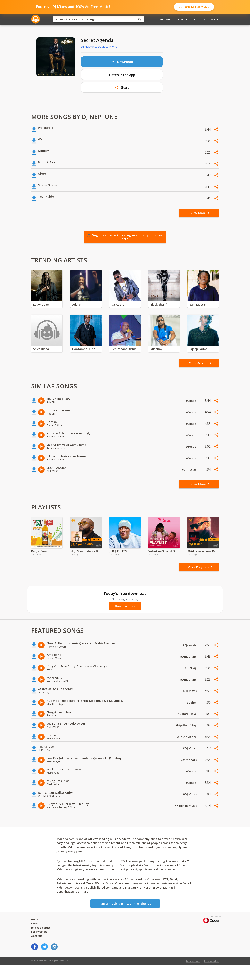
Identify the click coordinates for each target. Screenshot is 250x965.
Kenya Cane (39, 551)
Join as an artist (40, 927)
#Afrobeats (189, 760)
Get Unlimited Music (194, 7)
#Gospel (191, 401)
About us (36, 935)
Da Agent (117, 304)
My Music (166, 19)
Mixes (215, 19)
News (34, 923)
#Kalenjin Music (186, 806)
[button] (122, 87)
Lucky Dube (41, 304)
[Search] (139, 19)
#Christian (190, 469)
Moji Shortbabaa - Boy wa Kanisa (86, 551)
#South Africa (187, 737)
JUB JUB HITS (118, 551)
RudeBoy (156, 349)
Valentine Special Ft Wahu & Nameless (164, 551)
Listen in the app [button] (122, 74)
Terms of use (193, 960)
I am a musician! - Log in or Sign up (124, 903)
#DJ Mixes (190, 691)
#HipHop (191, 668)
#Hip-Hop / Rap (186, 725)
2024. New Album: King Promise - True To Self (203, 551)
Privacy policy (211, 960)
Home (35, 919)
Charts (183, 19)
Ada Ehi (77, 304)
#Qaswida (190, 645)
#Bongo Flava (188, 714)
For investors (39, 931)
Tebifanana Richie (123, 349)
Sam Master (197, 304)
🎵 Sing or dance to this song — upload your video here (125, 237)
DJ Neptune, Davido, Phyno (99, 46)
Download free (125, 606)
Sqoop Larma (198, 349)
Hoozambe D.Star (84, 349)
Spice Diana (41, 349)
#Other (192, 702)
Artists (200, 19)
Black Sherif (158, 304)
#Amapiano (189, 656)
